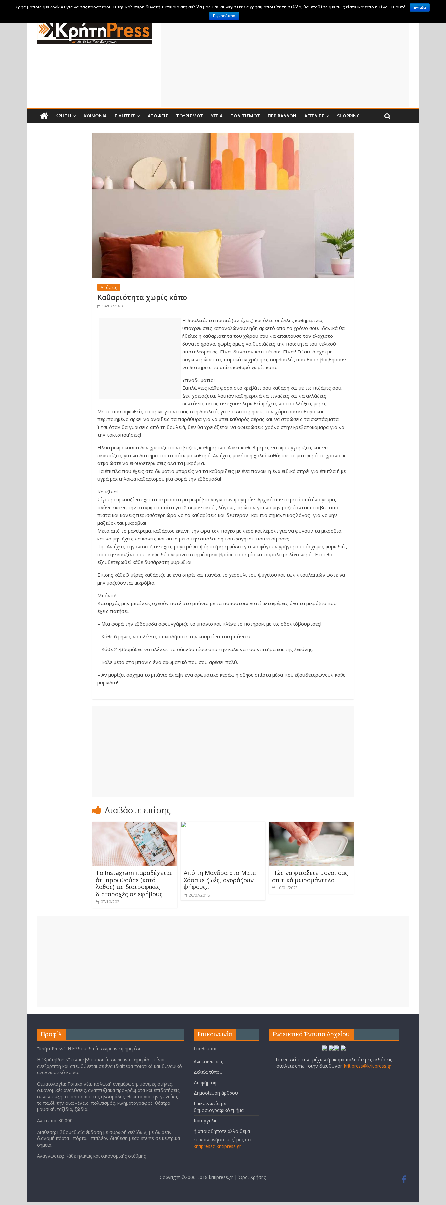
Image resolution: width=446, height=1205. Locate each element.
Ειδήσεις (125, 116)
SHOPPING (348, 116)
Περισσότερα (224, 16)
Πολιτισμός (245, 116)
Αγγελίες (314, 116)
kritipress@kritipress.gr (217, 1146)
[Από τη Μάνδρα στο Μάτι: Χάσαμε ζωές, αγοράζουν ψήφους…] (223, 825)
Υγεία (217, 116)
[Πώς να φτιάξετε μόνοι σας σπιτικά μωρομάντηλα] (311, 825)
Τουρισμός (189, 116)
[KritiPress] (44, 116)
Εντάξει (419, 7)
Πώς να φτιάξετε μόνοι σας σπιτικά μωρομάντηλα (310, 876)
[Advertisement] (285, 61)
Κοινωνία (95, 116)
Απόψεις (158, 116)
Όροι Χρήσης (252, 1177)
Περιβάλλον (282, 116)
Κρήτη (63, 116)
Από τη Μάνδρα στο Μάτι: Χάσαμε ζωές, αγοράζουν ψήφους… (220, 880)
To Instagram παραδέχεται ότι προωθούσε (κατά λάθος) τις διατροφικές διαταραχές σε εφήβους (134, 883)
